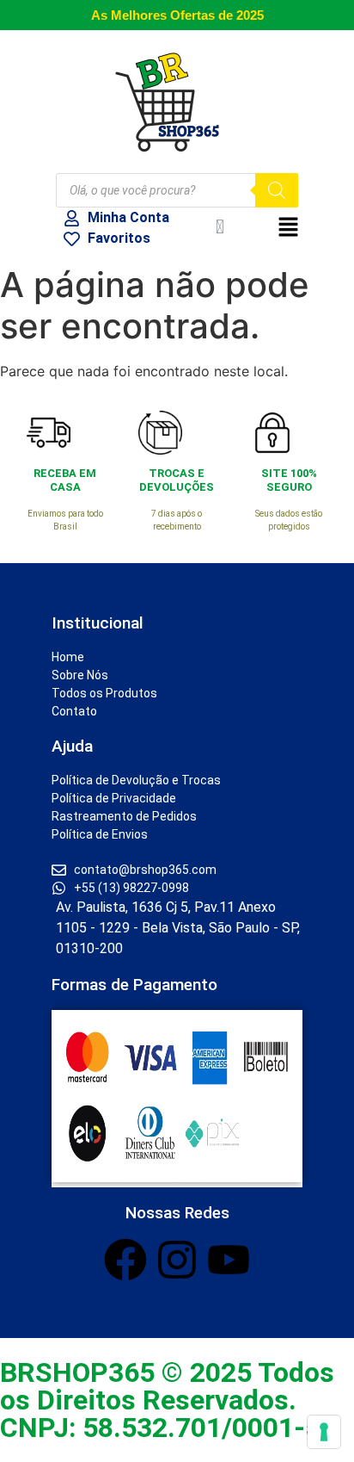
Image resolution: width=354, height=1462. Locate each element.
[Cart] (220, 227)
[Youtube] (228, 1259)
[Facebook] (125, 1259)
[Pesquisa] (276, 190)
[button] (281, 227)
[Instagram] (177, 1259)
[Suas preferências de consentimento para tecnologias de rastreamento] (324, 1432)
